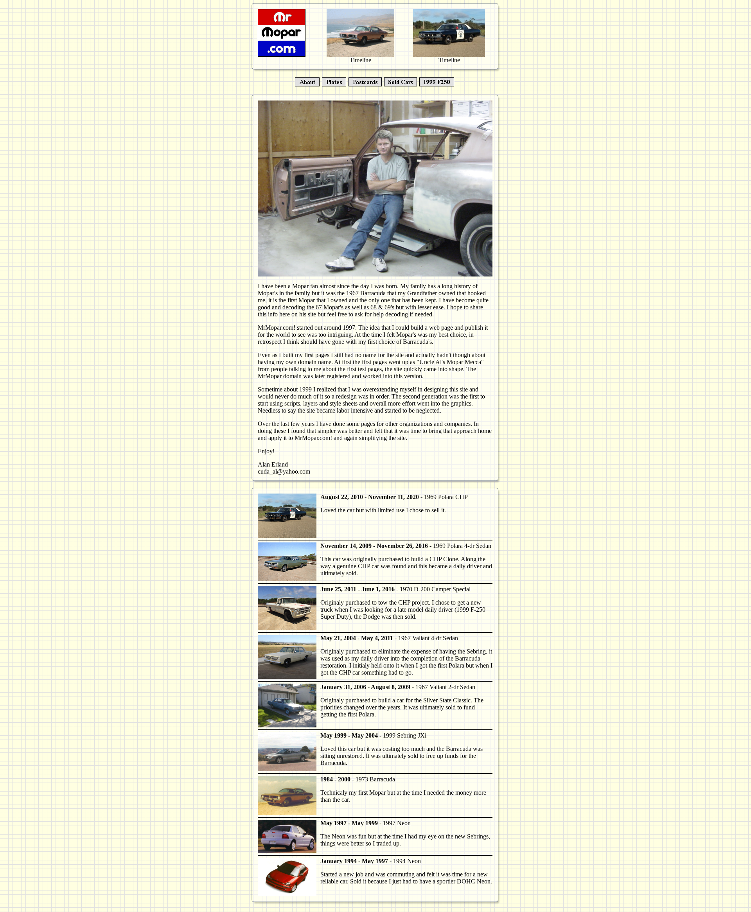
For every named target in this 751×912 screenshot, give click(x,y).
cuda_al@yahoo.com (284, 471)
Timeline (360, 60)
